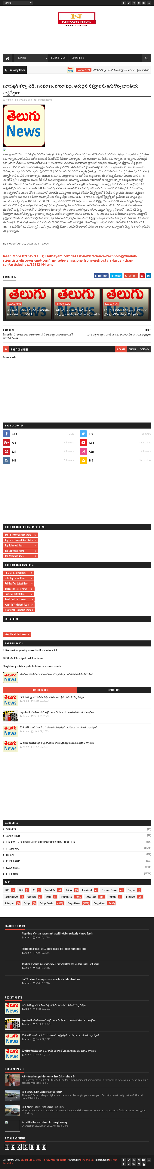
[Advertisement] (77, 41)
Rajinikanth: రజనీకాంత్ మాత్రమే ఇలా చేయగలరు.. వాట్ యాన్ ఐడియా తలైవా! (57, 712)
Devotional (87, 890)
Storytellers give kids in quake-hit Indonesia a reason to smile (32, 666)
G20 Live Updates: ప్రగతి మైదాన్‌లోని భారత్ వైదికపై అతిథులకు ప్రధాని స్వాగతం (125, 312)
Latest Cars (58, 58)
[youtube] (144, 1164)
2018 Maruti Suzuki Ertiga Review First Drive (43, 1107)
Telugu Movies (13, 867)
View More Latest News (16, 634)
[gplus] (134, 1164)
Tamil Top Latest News (17, 599)
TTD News (10, 854)
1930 (7, 890)
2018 (21, 890)
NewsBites (78, 58)
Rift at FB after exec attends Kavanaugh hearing (44, 1122)
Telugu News (69, 70)
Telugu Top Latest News (17, 589)
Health (48, 896)
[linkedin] (149, 3)
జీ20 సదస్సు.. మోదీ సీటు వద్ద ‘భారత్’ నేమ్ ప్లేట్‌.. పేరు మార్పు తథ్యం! (113, 70)
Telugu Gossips (13, 861)
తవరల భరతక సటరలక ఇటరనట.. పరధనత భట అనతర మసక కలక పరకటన (56, 674)
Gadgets (131, 890)
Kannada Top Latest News (17, 604)
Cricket (69, 890)
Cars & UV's (11, 829)
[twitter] (129, 3)
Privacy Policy (50, 1159)
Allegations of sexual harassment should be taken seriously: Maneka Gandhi (57, 933)
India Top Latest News (17, 578)
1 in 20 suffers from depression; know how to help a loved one (51, 979)
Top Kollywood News (19, 556)
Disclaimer (63, 1159)
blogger (121, 349)
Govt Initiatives (11, 896)
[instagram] (139, 3)
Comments (113, 690)
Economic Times (13, 835)
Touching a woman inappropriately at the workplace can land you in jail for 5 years (60, 964)
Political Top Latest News (17, 583)
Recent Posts (40, 690)
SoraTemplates (87, 1159)
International (12, 848)
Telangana (9, 903)
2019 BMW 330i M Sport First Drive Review (23, 658)
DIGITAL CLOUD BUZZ (31, 1159)
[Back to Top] (149, 1160)
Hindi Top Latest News (17, 594)
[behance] (144, 3)
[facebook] (124, 3)
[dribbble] (134, 3)
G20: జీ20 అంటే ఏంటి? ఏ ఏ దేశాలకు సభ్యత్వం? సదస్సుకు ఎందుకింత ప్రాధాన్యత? (77, 312)
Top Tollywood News (19, 545)
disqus (132, 349)
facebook (144, 349)
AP (34, 890)
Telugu (27, 903)
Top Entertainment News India (19, 540)
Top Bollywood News (19, 550)
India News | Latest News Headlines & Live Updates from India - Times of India (40, 842)
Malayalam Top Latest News (18, 610)
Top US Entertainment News (19, 535)
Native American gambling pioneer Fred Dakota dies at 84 (30, 650)
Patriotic (112, 896)
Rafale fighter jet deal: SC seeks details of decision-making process (54, 948)
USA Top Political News (17, 573)
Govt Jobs (31, 896)
